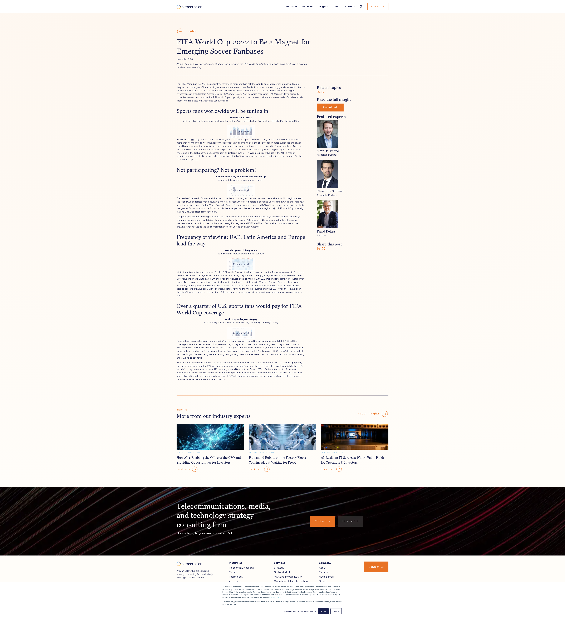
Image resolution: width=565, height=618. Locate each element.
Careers (350, 6)
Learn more (350, 521)
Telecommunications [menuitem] (241, 567)
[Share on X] (323, 248)
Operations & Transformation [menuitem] (291, 581)
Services (307, 6)
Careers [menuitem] (323, 572)
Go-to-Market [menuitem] (282, 572)
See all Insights (369, 413)
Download (330, 107)
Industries (291, 6)
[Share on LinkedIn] (318, 248)
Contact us (377, 6)
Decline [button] (336, 611)
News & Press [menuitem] (326, 576)
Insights (323, 6)
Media (320, 92)
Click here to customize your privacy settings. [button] (298, 611)
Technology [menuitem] (236, 576)
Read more (184, 469)
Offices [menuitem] (323, 581)
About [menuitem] (322, 567)
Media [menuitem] (232, 572)
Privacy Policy (274, 597)
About (336, 6)
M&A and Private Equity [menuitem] (288, 576)
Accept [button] (323, 611)
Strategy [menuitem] (279, 567)
